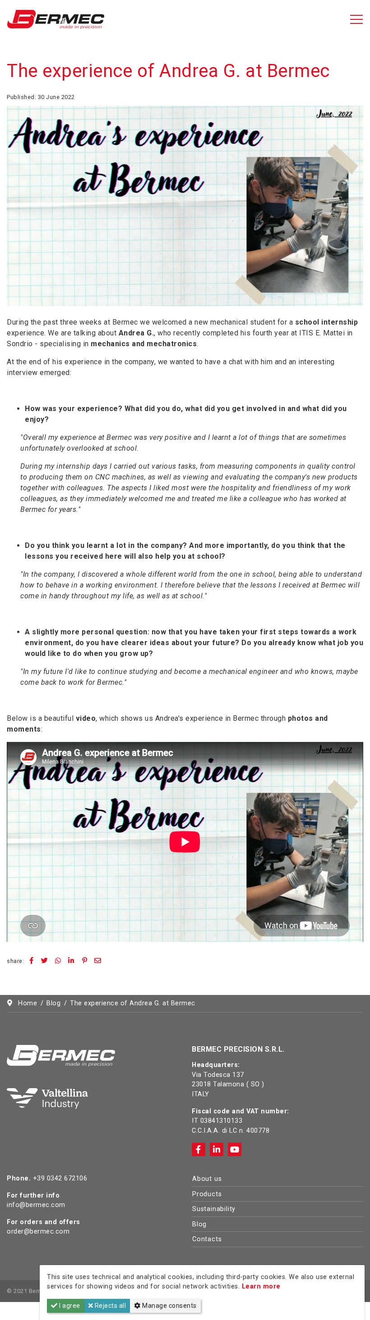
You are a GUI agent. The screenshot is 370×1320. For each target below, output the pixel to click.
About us (207, 1179)
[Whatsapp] (58, 961)
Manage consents (169, 1305)
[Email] (98, 961)
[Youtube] (234, 1149)
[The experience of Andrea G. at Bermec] (185, 205)
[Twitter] (45, 961)
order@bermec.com (38, 1231)
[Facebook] (31, 961)
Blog (199, 1224)
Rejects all (109, 1305)
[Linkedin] (71, 961)
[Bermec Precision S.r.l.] (55, 18)
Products (207, 1194)
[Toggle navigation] (356, 19)
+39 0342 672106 (60, 1178)
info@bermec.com (36, 1205)
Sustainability (214, 1209)
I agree (69, 1305)
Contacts (207, 1239)
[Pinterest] (85, 961)
